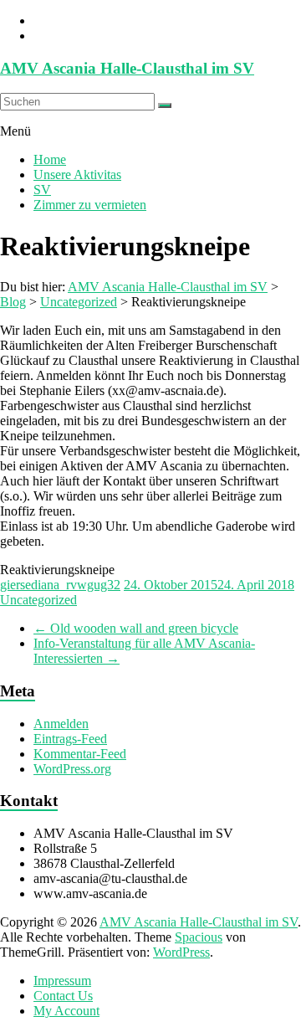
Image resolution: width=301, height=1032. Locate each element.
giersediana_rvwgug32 (60, 585)
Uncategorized (38, 600)
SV (42, 189)
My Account (66, 1011)
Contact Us (63, 995)
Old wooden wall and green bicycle (135, 628)
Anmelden (61, 723)
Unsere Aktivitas (77, 174)
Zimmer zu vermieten (89, 205)
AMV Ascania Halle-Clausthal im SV (127, 68)
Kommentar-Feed (79, 754)
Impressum (62, 980)
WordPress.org (72, 769)
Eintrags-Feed (70, 739)
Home (49, 159)
